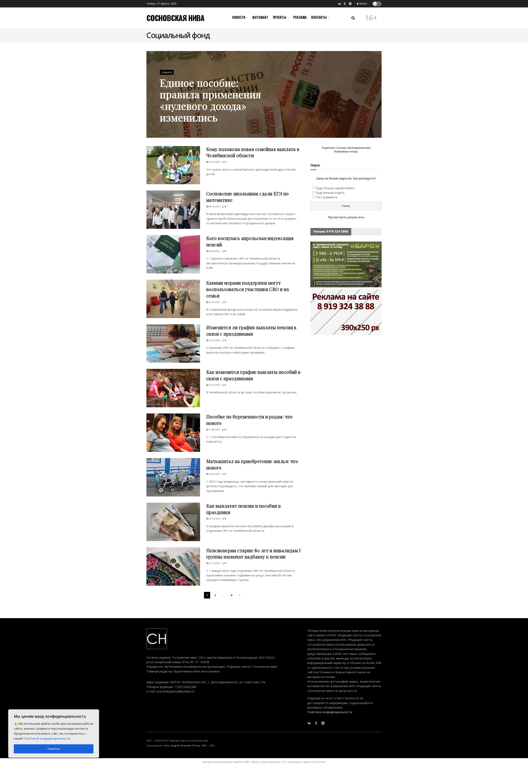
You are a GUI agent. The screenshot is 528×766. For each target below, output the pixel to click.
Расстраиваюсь (327, 197)
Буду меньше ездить (330, 193)
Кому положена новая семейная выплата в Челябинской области (252, 152)
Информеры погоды (346, 151)
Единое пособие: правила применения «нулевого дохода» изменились (210, 100)
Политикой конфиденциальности (47, 738)
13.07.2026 (214, 161)
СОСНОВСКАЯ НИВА (175, 17)
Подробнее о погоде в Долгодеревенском (346, 147)
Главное (166, 72)
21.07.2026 (167, 127)
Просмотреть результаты (346, 217)
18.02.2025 (214, 473)
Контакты (319, 17)
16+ (371, 17)
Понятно (53, 749)
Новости (238, 17)
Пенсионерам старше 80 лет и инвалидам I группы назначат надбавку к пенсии (253, 553)
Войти (363, 3)
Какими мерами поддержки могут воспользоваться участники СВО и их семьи (247, 289)
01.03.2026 (214, 302)
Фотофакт (260, 17)
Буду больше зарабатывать (335, 188)
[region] (53, 733)
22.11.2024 (214, 563)
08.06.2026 (214, 206)
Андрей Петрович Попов (185, 745)
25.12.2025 (214, 340)
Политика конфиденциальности (329, 712)
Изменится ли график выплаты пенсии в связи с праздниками (251, 330)
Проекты (279, 17)
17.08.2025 (214, 429)
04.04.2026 (214, 251)
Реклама (300, 17)
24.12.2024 (214, 518)
